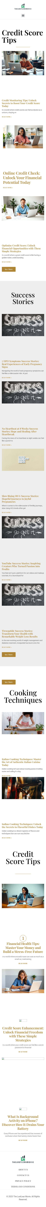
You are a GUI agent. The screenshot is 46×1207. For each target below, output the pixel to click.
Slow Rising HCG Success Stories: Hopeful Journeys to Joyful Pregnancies (20, 498)
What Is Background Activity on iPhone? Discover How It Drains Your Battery (23, 1122)
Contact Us (23, 1175)
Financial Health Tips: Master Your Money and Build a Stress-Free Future (23, 947)
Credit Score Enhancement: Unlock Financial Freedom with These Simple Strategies (23, 1034)
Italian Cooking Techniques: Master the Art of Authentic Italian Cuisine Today (21, 762)
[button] (23, 16)
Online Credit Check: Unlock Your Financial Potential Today (22, 177)
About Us (23, 1169)
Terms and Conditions (23, 1186)
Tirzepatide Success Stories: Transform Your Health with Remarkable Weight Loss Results (20, 633)
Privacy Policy (23, 1181)
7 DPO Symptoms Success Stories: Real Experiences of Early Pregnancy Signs (22, 363)
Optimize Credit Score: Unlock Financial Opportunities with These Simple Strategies (21, 248)
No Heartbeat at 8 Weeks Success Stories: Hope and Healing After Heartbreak (20, 431)
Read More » (7, 117)
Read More (23, 963)
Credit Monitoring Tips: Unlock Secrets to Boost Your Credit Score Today (21, 103)
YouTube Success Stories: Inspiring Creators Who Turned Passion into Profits (21, 566)
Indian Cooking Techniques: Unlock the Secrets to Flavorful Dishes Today (22, 825)
